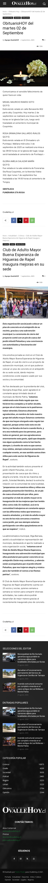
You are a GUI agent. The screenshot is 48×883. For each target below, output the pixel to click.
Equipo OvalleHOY (12, 40)
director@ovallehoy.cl (12, 837)
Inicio (5, 11)
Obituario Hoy (13, 11)
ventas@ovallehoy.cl (11, 831)
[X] (20, 220)
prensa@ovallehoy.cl (11, 840)
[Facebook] (13, 220)
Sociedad (17, 18)
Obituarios (25, 18)
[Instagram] (20, 858)
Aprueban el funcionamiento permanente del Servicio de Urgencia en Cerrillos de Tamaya (31, 672)
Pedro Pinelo (20, 872)
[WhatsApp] (32, 220)
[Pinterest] (26, 220)
